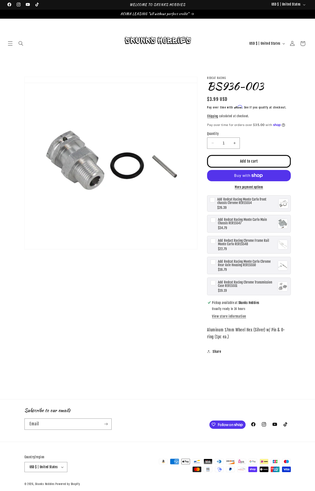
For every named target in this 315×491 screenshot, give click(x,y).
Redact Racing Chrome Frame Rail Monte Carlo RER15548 (243, 242)
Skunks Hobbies (45, 484)
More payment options (249, 187)
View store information (229, 316)
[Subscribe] (106, 424)
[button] (10, 43)
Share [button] (217, 351)
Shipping (212, 116)
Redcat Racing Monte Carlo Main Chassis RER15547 (242, 221)
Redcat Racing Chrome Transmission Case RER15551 (245, 284)
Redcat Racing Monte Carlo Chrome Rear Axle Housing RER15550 (244, 263)
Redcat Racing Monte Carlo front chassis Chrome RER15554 (241, 201)
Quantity (213, 133)
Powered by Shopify (67, 484)
